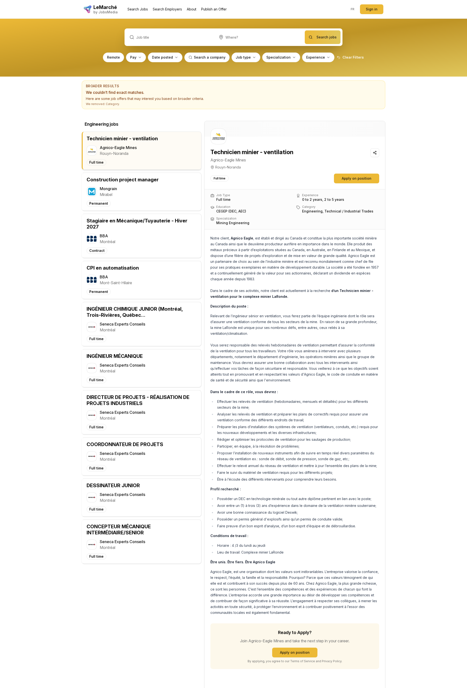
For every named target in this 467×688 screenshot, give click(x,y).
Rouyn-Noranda (228, 167)
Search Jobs (137, 9)
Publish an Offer (214, 9)
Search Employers (167, 9)
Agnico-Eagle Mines (228, 160)
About (191, 9)
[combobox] (259, 37)
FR (353, 9)
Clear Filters (353, 57)
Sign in (371, 9)
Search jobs (326, 37)
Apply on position (356, 178)
